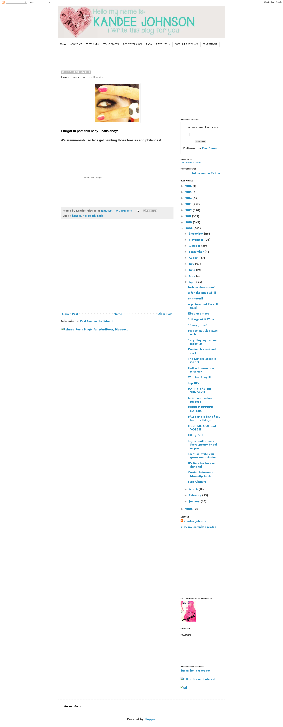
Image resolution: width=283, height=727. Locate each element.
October (195, 245)
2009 (189, 228)
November (196, 239)
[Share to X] (149, 210)
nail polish (89, 216)
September (197, 251)
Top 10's (193, 383)
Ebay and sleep (198, 313)
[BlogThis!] (146, 210)
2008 (189, 509)
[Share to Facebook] (152, 210)
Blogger (149, 719)
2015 (189, 192)
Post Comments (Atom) (96, 321)
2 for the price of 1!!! (202, 293)
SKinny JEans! (197, 325)
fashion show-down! (201, 287)
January (195, 501)
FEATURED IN (163, 44)
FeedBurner (210, 148)
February (195, 495)
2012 (189, 210)
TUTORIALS (92, 44)
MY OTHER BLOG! (132, 44)
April (192, 282)
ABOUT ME (76, 44)
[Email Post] (137, 211)
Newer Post (70, 314)
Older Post (164, 314)
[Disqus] (117, 267)
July (192, 264)
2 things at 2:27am (201, 319)
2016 (189, 186)
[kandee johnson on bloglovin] (188, 621)
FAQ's (149, 44)
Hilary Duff (196, 435)
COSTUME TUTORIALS (186, 44)
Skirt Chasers (197, 481)
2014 (189, 198)
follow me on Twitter (206, 173)
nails (100, 216)
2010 (189, 222)
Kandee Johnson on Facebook (191, 162)
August (194, 258)
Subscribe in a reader (195, 670)
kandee (76, 216)
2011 (188, 216)
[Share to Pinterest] (155, 210)
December (196, 233)
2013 (188, 204)
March (194, 489)
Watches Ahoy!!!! (199, 377)
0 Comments (124, 211)
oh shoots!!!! (196, 298)
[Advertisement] (116, 58)
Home (63, 44)
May (192, 276)
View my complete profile (198, 527)
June (192, 270)
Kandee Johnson (195, 521)
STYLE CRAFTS (111, 44)
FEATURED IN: (210, 44)
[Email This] (144, 210)
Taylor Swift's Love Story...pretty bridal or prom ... (202, 445)
